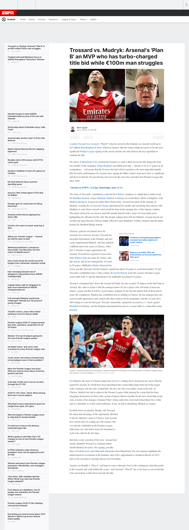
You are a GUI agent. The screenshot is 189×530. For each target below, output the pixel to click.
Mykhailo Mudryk (105, 198)
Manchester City (89, 161)
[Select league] (9, 5)
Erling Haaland (104, 165)
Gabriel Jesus (84, 451)
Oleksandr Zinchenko (104, 451)
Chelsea (120, 194)
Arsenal (94, 143)
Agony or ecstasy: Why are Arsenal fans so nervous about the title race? (145, 254)
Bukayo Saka (81, 257)
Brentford (74, 306)
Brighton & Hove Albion (97, 147)
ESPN (8, 13)
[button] (179, 13)
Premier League (87, 151)
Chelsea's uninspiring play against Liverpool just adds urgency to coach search (145, 239)
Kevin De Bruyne (119, 272)
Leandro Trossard (78, 143)
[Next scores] (186, 5)
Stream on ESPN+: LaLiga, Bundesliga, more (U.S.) (97, 187)
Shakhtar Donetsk (81, 198)
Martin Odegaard (100, 265)
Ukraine (105, 205)
